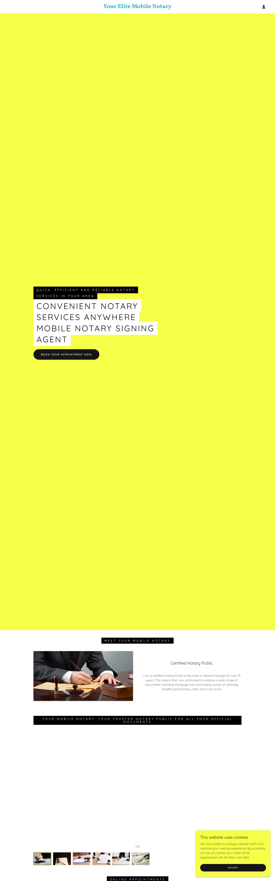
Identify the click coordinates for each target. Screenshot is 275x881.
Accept (233, 867)
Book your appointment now (66, 354)
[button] (264, 6)
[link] (137, 7)
